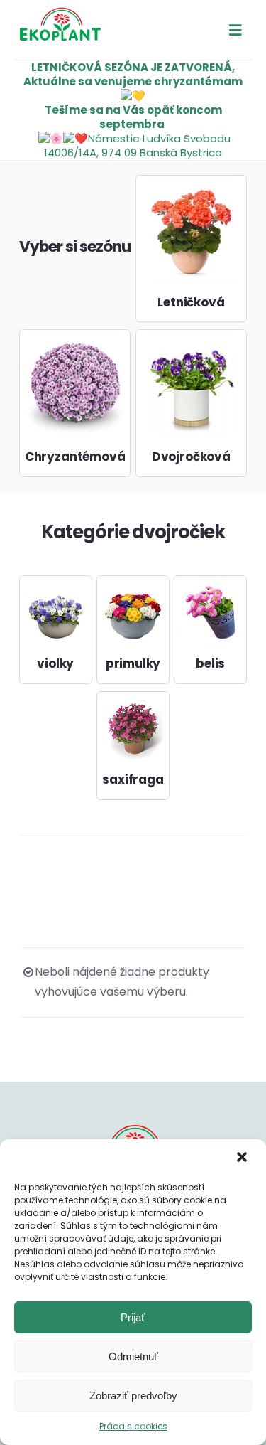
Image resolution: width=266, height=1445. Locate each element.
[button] (243, 1158)
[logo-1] (60, 12)
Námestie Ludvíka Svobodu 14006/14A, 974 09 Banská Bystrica (137, 145)
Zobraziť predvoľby (133, 1396)
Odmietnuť (133, 1356)
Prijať (133, 1317)
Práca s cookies (133, 1426)
